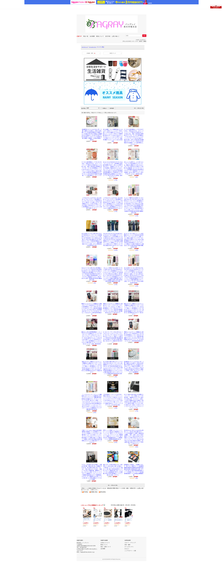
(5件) (94, 283)
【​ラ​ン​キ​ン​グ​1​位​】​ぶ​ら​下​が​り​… (97, 520)
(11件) (136, 215)
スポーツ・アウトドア (130, 542)
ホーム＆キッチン (92, 47)
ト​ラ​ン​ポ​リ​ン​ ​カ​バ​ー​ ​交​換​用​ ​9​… (108, 520)
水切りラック (113, 53)
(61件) (115, 442)
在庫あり (105, 108)
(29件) (94, 412)
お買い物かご (115, 36)
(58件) (136, 447)
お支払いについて (105, 542)
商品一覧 (85, 36)
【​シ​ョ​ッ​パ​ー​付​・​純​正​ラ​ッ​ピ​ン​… (128, 520)
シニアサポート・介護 (130, 550)
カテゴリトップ (85, 47)
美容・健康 (127, 544)
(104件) (116, 250)
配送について (100, 36)
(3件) (115, 376)
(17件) (115, 180)
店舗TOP (79, 36)
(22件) (136, 286)
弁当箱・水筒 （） (91, 53)
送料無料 (112, 108)
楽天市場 (107, 36)
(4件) (136, 478)
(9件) (136, 177)
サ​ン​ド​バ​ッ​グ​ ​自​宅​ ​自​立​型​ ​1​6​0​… (118, 520)
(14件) (115, 408)
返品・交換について (106, 546)
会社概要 (92, 36)
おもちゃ (127, 548)
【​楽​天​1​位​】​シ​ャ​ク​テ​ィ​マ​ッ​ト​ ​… (87, 520)
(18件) (136, 250)
